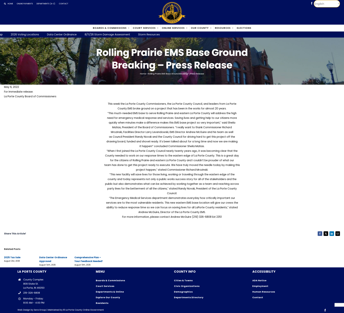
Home (143, 73)
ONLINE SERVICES (173, 28)
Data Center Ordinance (47, 34)
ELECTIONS (244, 28)
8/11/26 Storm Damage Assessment (92, 34)
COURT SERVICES (144, 28)
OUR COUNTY (200, 28)
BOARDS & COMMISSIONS (110, 28)
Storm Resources (134, 34)
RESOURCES (223, 28)
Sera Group (40, 309)
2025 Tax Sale (12, 257)
